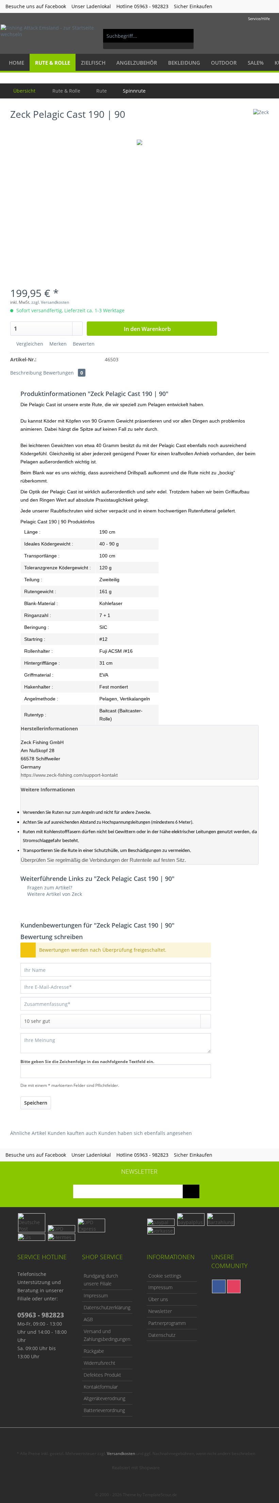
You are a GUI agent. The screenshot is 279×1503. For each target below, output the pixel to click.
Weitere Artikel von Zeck (54, 894)
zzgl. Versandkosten (50, 302)
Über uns (158, 1299)
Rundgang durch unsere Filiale (101, 1279)
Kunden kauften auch (72, 1133)
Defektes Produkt (102, 1375)
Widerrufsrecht (99, 1363)
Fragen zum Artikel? (49, 887)
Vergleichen (29, 344)
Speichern (35, 1102)
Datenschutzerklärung (107, 1307)
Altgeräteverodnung (104, 1398)
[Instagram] (234, 1286)
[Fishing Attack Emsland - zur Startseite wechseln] (49, 36)
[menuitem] (148, 39)
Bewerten (83, 344)
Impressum (96, 1295)
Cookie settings (164, 1275)
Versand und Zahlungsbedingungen (107, 1335)
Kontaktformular (101, 1386)
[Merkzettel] (235, 36)
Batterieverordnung (104, 1410)
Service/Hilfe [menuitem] (259, 18)
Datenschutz (161, 1335)
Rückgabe (94, 1351)
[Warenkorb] (268, 36)
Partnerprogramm (167, 1323)
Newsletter (160, 1311)
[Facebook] (219, 1286)
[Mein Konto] (251, 36)
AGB (88, 1319)
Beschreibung (26, 372)
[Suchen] (185, 36)
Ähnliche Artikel (28, 1133)
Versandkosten (121, 1453)
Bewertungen (63, 372)
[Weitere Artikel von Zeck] (261, 121)
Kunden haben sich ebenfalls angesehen (145, 1133)
